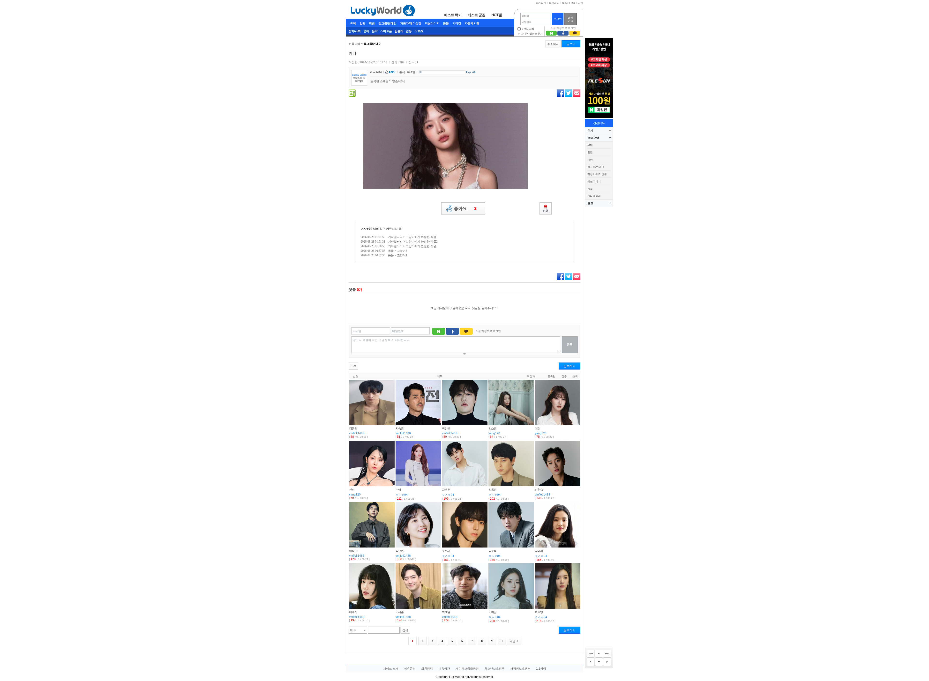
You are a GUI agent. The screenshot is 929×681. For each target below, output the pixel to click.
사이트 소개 (390, 668)
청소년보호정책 (494, 668)
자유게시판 (472, 23)
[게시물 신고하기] (545, 208)
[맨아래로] (607, 654)
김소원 (492, 428)
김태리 (539, 551)
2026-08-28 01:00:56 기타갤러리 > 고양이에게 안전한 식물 (398, 246)
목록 (353, 366)
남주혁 (492, 551)
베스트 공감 (476, 15)
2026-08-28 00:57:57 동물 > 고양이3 (384, 250)
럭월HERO (568, 2)
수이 (398, 489)
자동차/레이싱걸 (410, 23)
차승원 (400, 428)
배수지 (353, 612)
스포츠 (418, 31)
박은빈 (400, 551)
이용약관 (444, 668)
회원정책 (427, 668)
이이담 (492, 612)
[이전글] (591, 662)
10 (501, 641)
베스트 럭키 (453, 15)
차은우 (446, 489)
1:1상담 (541, 668)
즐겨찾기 (540, 2)
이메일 (576, 93)
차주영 (539, 612)
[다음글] (607, 662)
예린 (537, 428)
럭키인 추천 (352, 93)
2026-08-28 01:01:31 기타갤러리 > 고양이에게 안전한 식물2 (399, 241)
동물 (446, 23)
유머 (353, 23)
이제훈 (400, 612)
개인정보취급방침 (467, 668)
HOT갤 (496, 15)
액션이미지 (432, 23)
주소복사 (553, 44)
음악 (375, 31)
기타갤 (456, 23)
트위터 (568, 93)
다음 (512, 641)
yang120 (494, 433)
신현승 (539, 489)
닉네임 (356, 331)
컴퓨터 (399, 31)
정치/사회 (354, 31)
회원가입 (570, 19)
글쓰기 (571, 44)
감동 (409, 31)
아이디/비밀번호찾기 (530, 33)
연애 (366, 31)
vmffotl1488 (356, 433)
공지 (580, 2)
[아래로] (599, 662)
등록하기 (569, 366)
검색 (405, 630)
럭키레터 (554, 2)
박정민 (446, 428)
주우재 (446, 551)
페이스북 (560, 93)
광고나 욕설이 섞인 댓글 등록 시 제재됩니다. (381, 340)
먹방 (372, 23)
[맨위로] (591, 654)
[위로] (599, 654)
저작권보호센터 (520, 668)
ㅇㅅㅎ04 (376, 72)
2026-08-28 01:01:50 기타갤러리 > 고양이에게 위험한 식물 (398, 237)
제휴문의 (410, 668)
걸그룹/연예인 (387, 23)
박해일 (446, 612)
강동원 (353, 428)
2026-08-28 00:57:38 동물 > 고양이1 (384, 255)
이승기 (353, 551)
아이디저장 (528, 28)
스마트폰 (386, 31)
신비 (351, 489)
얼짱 (362, 23)
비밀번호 (398, 331)
